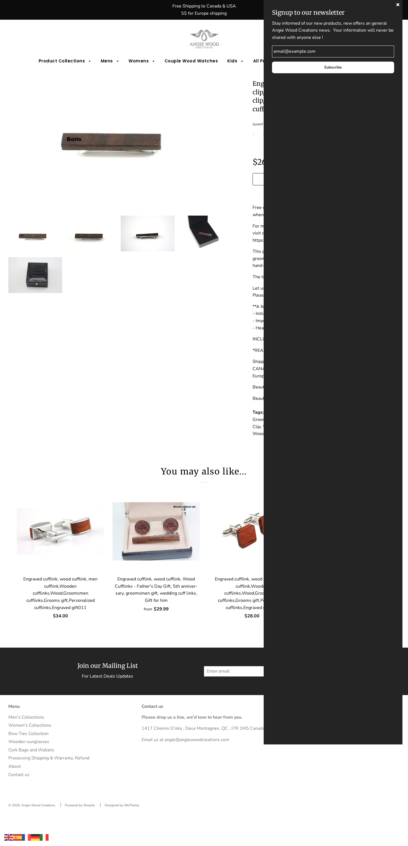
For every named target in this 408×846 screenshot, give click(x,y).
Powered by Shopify (80, 805)
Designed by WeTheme (122, 805)
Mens (107, 61)
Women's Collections (29, 725)
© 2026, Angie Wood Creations (31, 805)
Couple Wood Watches (191, 61)
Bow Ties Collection (28, 734)
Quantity (260, 124)
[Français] (26, 837)
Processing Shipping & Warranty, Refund (48, 758)
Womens (139, 61)
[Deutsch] (35, 837)
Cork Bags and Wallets (31, 750)
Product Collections (62, 61)
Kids (233, 61)
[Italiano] (44, 837)
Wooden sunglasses (28, 742)
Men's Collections (26, 717)
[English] (8, 837)
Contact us (18, 775)
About (14, 766)
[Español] (17, 837)
